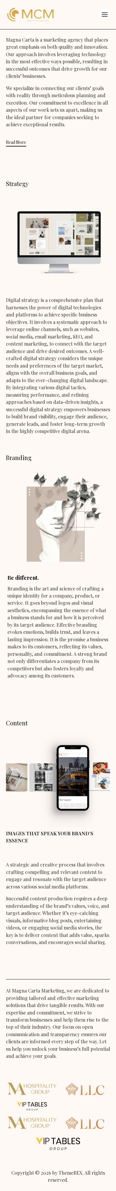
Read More (16, 142)
